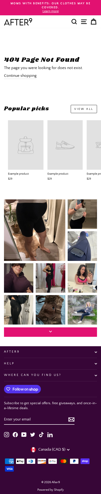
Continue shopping (20, 76)
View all (83, 109)
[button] (34, 230)
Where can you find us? (32, 375)
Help (9, 363)
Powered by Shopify (50, 490)
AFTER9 (12, 352)
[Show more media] (50, 332)
